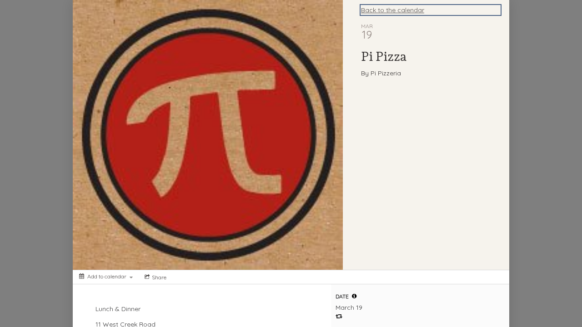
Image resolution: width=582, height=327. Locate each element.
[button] (354, 296)
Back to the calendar (392, 10)
